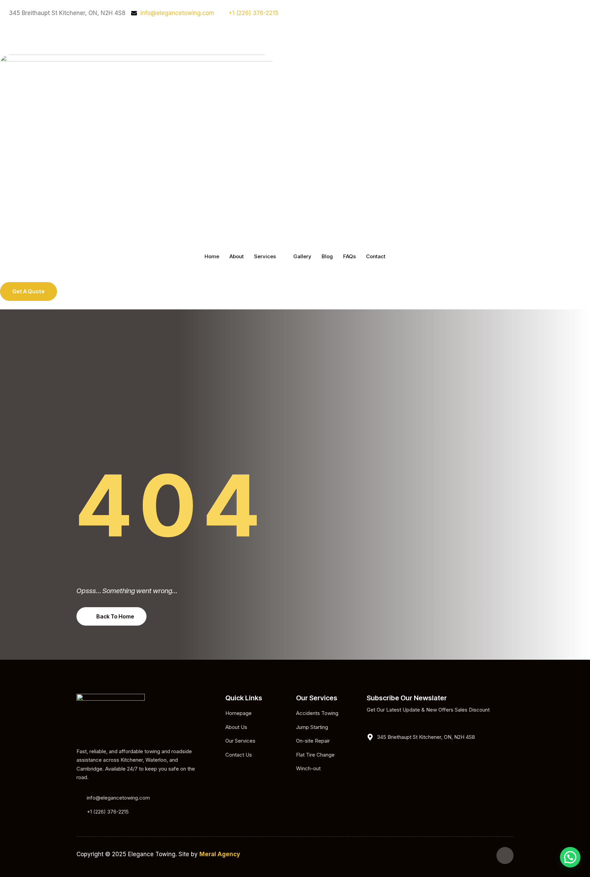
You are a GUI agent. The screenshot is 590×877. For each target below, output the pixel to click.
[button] (570, 857)
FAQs (349, 256)
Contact (375, 256)
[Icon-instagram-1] (8, 34)
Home (212, 256)
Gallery (302, 256)
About (236, 256)
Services (265, 256)
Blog (327, 256)
